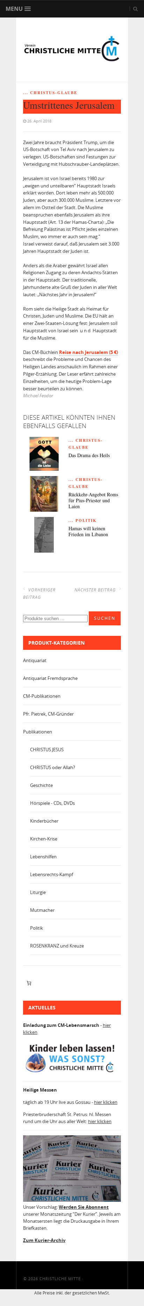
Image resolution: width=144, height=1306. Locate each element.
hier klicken (105, 1102)
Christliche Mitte (60, 1278)
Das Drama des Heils (89, 456)
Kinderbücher (44, 821)
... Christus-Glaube (50, 92)
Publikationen (37, 732)
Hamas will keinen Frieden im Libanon (88, 532)
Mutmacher (42, 910)
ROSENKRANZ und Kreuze (57, 946)
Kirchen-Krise (43, 839)
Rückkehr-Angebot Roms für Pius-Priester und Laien (93, 500)
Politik (36, 928)
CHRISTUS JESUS (47, 749)
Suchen (104, 618)
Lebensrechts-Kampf (51, 874)
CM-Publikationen (41, 696)
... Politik (83, 520)
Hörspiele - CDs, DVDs (52, 803)
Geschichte (41, 785)
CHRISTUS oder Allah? (52, 767)
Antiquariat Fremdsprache (50, 678)
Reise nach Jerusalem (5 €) (88, 352)
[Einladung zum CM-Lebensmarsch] (72, 1072)
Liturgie (38, 892)
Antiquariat (34, 660)
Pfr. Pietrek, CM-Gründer (48, 714)
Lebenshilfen (43, 856)
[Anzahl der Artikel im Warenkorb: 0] (29, 983)
